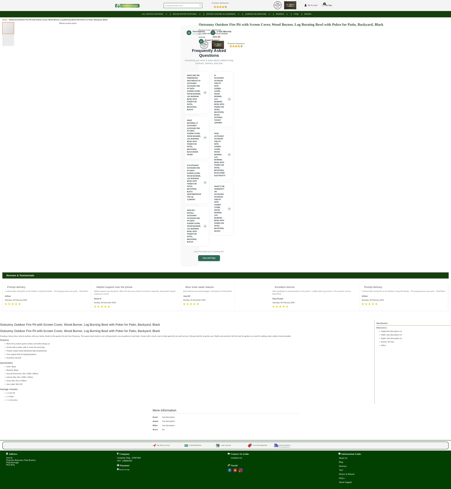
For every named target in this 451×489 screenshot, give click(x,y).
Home (4, 20)
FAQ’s (342, 478)
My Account (312, 5)
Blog (341, 462)
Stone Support (345, 482)
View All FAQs (209, 258)
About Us (343, 458)
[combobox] (183, 5)
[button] (176, 111)
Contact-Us (236, 458)
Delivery (343, 466)
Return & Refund (346, 474)
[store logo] (127, 5)
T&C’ (341, 470)
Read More (84, 291)
